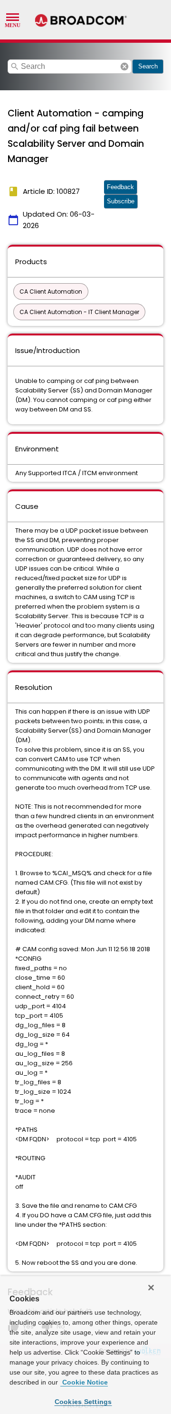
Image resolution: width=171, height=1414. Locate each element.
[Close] (151, 1287)
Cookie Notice (84, 1382)
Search (148, 66)
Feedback (120, 187)
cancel (124, 66)
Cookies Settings (83, 1401)
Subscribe (120, 201)
